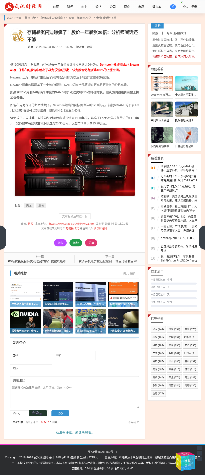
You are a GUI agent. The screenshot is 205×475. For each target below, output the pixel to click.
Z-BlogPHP (62, 457)
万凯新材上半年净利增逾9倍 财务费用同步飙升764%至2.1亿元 (179, 180)
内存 (190, 385)
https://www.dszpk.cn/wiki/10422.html (72, 223)
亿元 (158, 329)
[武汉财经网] (23, 6)
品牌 (174, 337)
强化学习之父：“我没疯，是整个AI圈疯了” (178, 188)
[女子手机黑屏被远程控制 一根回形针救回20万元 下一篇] (202, 238)
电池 (190, 377)
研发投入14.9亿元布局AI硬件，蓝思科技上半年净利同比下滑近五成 (179, 170)
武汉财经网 (100, 228)
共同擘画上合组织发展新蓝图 (168, 120)
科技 (158, 345)
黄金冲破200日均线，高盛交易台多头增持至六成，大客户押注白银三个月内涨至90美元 (179, 220)
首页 (56, 7)
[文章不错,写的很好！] (35, 380)
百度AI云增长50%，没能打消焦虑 (179, 248)
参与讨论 (134, 422)
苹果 (174, 369)
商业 (84, 7)
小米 (158, 337)
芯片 (190, 345)
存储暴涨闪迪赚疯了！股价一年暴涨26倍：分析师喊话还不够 (78, 18)
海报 (60, 243)
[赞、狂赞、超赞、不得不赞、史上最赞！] (39, 380)
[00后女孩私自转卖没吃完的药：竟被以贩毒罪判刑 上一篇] (3, 238)
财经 (70, 7)
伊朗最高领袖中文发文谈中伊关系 (170, 146)
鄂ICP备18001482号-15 (102, 452)
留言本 (156, 7)
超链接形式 (72, 228)
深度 (127, 7)
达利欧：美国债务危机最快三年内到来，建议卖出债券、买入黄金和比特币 (179, 200)
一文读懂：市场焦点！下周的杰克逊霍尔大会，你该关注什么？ (179, 230)
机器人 (191, 353)
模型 (174, 329)
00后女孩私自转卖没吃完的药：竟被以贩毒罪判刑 (41, 261)
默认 (90, 47)
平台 (174, 361)
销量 (174, 345)
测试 (158, 377)
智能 (174, 353)
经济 (98, 7)
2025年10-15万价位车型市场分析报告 (172, 94)
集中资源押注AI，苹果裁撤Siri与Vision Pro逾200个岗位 (179, 258)
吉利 (190, 361)
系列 (158, 385)
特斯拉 (191, 337)
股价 (41, 205)
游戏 (190, 369)
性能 (158, 393)
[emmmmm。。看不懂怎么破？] (37, 380)
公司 (113, 7)
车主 (174, 377)
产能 (158, 353)
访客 (30, 47)
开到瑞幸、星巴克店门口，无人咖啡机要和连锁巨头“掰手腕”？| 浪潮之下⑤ (179, 210)
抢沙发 (80, 47)
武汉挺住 (185, 454)
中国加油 (179, 460)
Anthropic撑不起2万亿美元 (178, 238)
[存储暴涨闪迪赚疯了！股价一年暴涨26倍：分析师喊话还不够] (75, 161)
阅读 (76, 243)
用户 (158, 361)
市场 (141, 7)
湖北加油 (191, 463)
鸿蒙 (174, 385)
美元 (29, 205)
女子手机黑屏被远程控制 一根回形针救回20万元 (111, 261)
